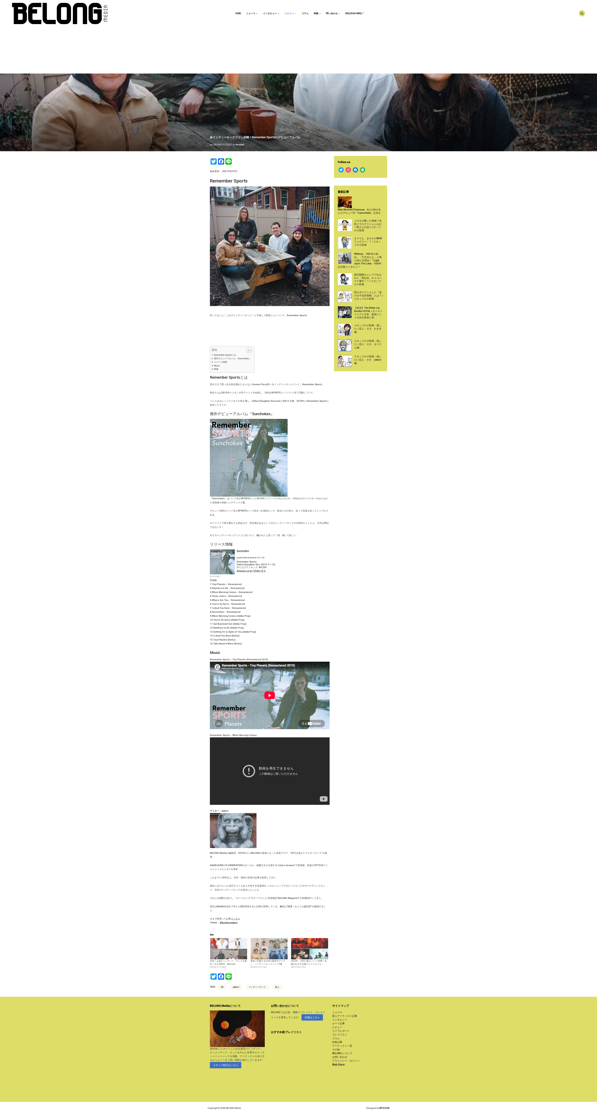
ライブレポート (341, 1030)
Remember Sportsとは (225, 355)
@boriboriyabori (229, 922)
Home (238, 13)
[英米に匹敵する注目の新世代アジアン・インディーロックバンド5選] (269, 948)
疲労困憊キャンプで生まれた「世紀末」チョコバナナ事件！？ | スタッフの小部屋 (368, 279)
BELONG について (342, 1053)
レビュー (289, 13)
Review (239, 144)
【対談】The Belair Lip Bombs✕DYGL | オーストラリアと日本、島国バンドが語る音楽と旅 (368, 312)
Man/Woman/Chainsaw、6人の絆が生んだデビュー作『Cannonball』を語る (359, 211)
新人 (277, 987)
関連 (216, 369)
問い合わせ (332, 13)
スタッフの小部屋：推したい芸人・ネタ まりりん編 (368, 344)
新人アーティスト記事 (344, 1016)
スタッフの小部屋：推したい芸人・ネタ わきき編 (368, 328)
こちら (236, 918)
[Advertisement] (298, 50)
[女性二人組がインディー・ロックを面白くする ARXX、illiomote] (228, 948)
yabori (236, 987)
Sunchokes (243, 550)
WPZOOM (384, 1108)
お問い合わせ (339, 1057)
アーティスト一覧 (342, 1045)
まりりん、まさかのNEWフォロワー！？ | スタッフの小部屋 (368, 241)
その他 (336, 1049)
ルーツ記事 (338, 1023)
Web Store (338, 1064)
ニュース (250, 13)
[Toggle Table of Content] (247, 350)
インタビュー (270, 13)
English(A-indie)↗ (354, 13)
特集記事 (337, 1042)
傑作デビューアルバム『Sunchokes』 (232, 358)
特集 (316, 13)
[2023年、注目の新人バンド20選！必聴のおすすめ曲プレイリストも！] (309, 948)
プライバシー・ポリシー (346, 1060)
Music (217, 365)
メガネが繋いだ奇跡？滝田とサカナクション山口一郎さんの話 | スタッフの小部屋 (368, 225)
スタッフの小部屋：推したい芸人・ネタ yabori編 (368, 359)
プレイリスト (339, 1034)
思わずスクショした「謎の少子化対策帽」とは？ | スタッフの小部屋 (368, 295)
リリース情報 (220, 362)
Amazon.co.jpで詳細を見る (251, 571)
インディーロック (257, 987)
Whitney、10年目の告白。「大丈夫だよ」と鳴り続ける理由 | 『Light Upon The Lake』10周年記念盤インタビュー (360, 260)
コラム (305, 13)
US (222, 987)
